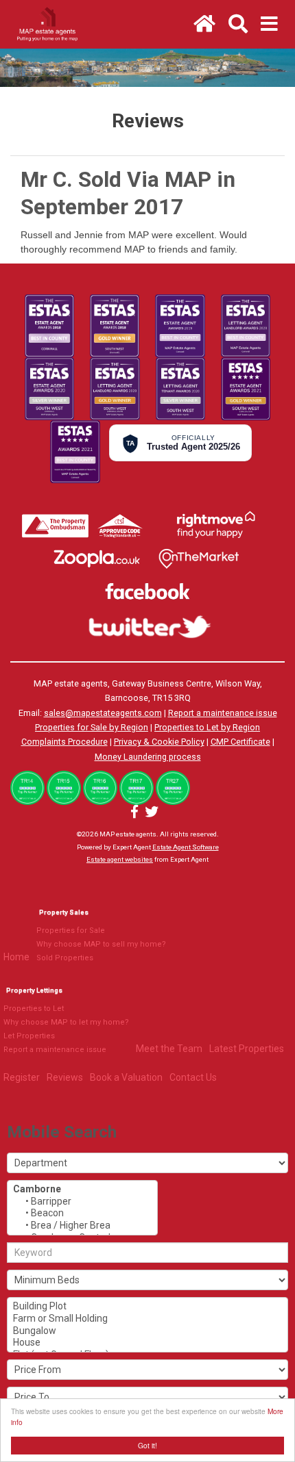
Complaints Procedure (64, 741)
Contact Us (193, 1077)
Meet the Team (169, 1048)
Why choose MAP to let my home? (66, 1022)
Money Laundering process (148, 757)
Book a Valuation (126, 1077)
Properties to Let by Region (207, 727)
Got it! (147, 1445)
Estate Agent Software (185, 847)
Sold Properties (64, 957)
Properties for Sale (70, 930)
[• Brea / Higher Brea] (82, 1226)
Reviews (65, 1077)
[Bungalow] (147, 1331)
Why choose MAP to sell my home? (101, 944)
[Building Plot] (147, 1306)
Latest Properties (246, 1048)
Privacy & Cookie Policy (159, 741)
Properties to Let (33, 1008)
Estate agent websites (119, 859)
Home (16, 956)
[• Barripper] (82, 1202)
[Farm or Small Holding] (147, 1319)
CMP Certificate (240, 741)
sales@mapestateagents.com (103, 713)
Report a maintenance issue (222, 713)
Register (21, 1077)
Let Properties (29, 1035)
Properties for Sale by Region (91, 727)
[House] (147, 1343)
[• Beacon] (82, 1213)
